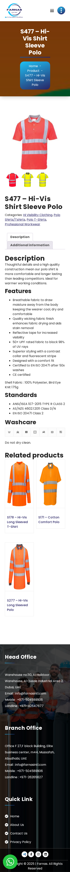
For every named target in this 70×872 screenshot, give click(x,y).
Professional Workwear (22, 224)
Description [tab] (20, 237)
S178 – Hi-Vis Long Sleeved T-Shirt (17, 522)
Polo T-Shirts (36, 219)
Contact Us (18, 833)
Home (33, 66)
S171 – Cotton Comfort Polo (49, 519)
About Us (17, 825)
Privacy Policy (20, 842)
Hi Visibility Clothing (37, 215)
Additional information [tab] (29, 245)
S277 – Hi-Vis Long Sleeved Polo (17, 605)
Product (33, 70)
